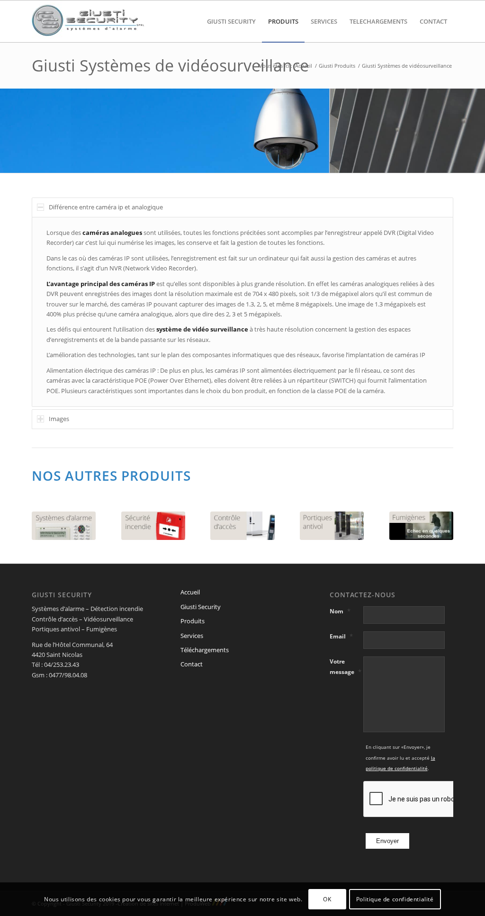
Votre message (345, 666)
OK (327, 899)
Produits (192, 621)
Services (191, 635)
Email (341, 636)
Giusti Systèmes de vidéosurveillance (170, 65)
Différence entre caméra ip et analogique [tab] (106, 207)
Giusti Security (200, 606)
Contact (191, 664)
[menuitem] (231, 21)
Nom (340, 611)
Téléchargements (204, 650)
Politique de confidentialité (395, 899)
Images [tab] (59, 418)
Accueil (190, 592)
